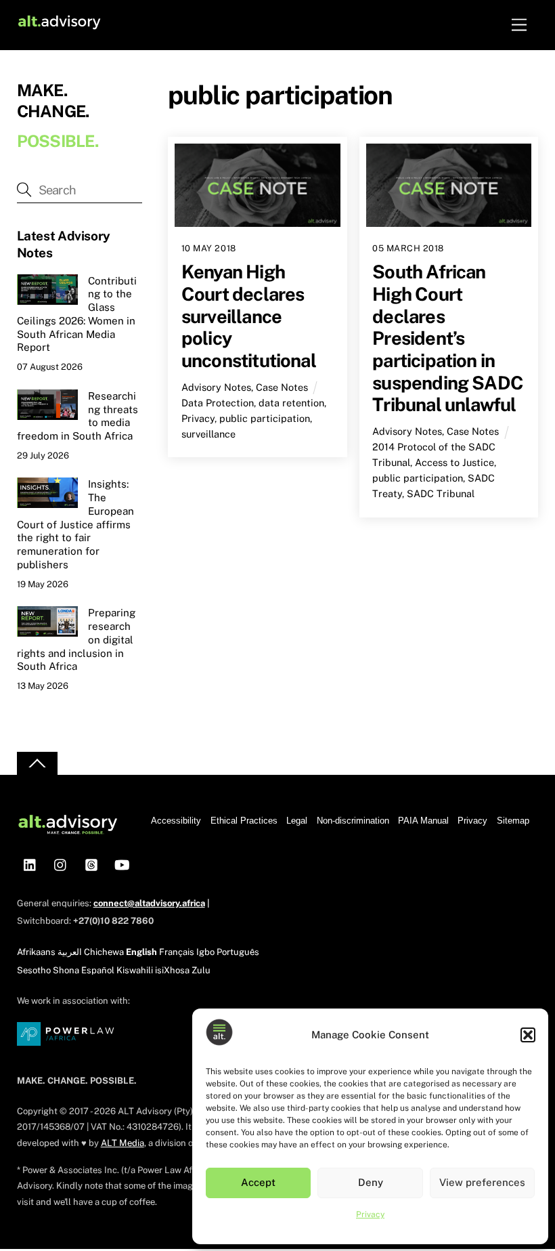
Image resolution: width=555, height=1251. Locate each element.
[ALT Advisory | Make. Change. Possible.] (59, 25)
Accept (258, 1182)
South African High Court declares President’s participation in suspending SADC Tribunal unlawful (447, 338)
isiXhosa (172, 970)
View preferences (482, 1182)
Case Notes (282, 387)
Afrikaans (36, 952)
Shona (66, 970)
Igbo (205, 952)
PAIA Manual (423, 820)
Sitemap (513, 820)
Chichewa (104, 952)
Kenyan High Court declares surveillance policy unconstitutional (248, 316)
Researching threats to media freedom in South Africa (77, 416)
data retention (291, 402)
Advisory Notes (216, 387)
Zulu (201, 970)
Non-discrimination (353, 820)
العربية (70, 952)
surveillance (208, 434)
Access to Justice (454, 462)
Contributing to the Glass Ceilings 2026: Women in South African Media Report (77, 314)
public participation (264, 418)
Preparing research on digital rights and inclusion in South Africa (76, 639)
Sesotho (34, 970)
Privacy (370, 1214)
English (141, 952)
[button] (528, 1035)
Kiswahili (134, 970)
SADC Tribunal (440, 493)
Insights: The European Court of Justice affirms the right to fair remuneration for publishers (75, 524)
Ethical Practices (244, 820)
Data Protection (217, 402)
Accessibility (176, 820)
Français (176, 952)
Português (238, 952)
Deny (370, 1182)
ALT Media (122, 1143)
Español (97, 970)
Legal (296, 820)
